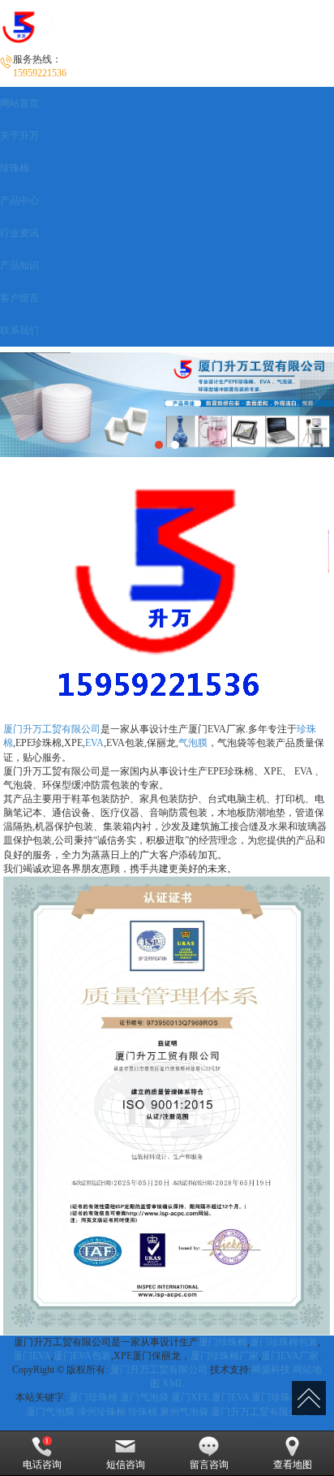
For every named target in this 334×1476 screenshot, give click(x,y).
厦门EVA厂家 (290, 1356)
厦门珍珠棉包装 (284, 1342)
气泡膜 (193, 743)
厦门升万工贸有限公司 (52, 729)
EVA (94, 743)
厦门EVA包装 (82, 1356)
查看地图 (292, 1464)
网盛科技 (270, 1369)
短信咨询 (125, 1464)
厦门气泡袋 (144, 1397)
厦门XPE (190, 1397)
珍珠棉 (142, 1412)
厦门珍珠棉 (223, 1342)
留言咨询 (209, 1464)
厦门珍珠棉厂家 (225, 1356)
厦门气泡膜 (50, 1412)
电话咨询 (42, 1464)
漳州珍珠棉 (101, 1412)
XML (173, 1383)
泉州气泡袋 (184, 1412)
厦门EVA (32, 1356)
